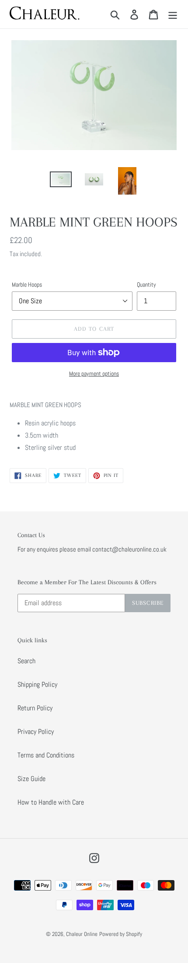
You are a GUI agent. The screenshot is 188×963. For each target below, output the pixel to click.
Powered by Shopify (120, 934)
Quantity (146, 284)
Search (26, 660)
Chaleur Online (81, 934)
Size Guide (31, 778)
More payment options (94, 373)
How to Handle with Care (50, 802)
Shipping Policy (37, 684)
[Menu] (172, 14)
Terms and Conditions (45, 755)
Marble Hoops (27, 284)
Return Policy (34, 708)
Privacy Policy (35, 731)
